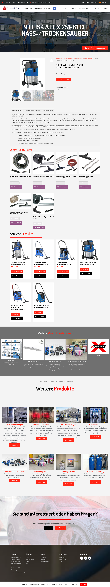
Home (64, 8)
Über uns (96, 8)
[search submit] (54, 8)
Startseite (58, 58)
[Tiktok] (89, 558)
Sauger (74, 58)
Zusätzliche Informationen (32, 110)
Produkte (71, 8)
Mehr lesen (75, 584)
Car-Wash (98, 361)
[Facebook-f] (81, 558)
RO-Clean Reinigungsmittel (55, 361)
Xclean (77, 355)
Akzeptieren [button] (83, 584)
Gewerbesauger (80, 58)
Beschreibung (16, 110)
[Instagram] (85, 558)
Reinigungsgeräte (68, 58)
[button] (63, 79)
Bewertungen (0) (48, 110)
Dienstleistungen (84, 8)
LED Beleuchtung (11, 361)
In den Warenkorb (17, 271)
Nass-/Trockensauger (89, 58)
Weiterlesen (14, 183)
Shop (105, 8)
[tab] (17, 110)
